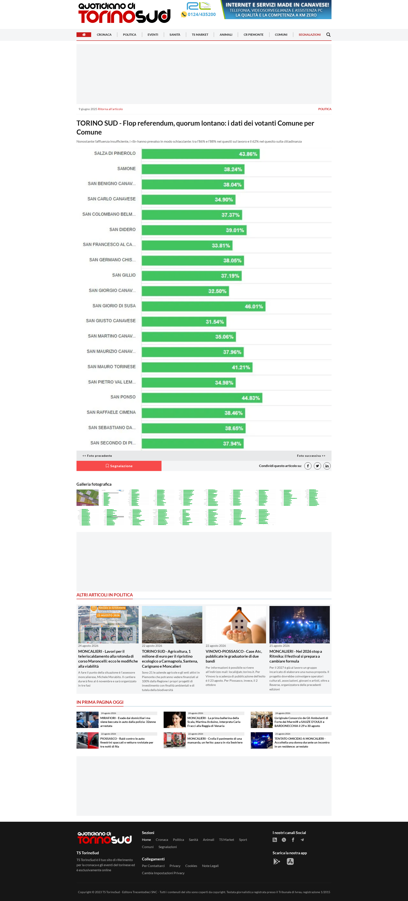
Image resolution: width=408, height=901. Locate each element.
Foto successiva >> (311, 455)
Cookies (191, 866)
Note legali (210, 866)
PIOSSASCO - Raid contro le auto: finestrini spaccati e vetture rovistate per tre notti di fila (126, 742)
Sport (243, 839)
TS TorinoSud (111, 892)
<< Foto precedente (97, 455)
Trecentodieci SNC (145, 892)
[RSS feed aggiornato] (275, 840)
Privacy (175, 866)
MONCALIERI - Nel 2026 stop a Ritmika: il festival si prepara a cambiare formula (295, 656)
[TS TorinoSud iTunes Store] (290, 861)
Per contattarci (153, 866)
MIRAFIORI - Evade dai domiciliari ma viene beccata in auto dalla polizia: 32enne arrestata (128, 722)
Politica (129, 35)
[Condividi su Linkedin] (327, 466)
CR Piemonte (254, 35)
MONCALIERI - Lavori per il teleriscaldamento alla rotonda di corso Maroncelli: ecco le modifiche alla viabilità (108, 658)
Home (146, 839)
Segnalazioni (310, 35)
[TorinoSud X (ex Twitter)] (284, 840)
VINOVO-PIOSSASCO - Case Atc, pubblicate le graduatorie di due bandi (234, 656)
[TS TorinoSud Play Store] (277, 861)
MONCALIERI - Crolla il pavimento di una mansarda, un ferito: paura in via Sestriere (214, 740)
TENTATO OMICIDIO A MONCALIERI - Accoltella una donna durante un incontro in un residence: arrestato (302, 742)
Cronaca (104, 35)
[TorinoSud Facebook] (293, 840)
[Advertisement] (204, 74)
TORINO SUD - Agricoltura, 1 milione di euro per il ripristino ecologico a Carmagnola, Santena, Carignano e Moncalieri (170, 658)
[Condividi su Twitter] (317, 466)
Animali (226, 35)
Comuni (281, 35)
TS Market (200, 35)
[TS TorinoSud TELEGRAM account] (302, 840)
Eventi (153, 35)
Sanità (175, 35)
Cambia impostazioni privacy (163, 873)
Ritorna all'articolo (110, 109)
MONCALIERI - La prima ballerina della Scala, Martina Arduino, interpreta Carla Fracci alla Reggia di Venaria (213, 722)
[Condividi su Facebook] (308, 466)
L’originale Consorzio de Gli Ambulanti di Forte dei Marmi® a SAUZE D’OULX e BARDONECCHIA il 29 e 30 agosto (301, 722)
